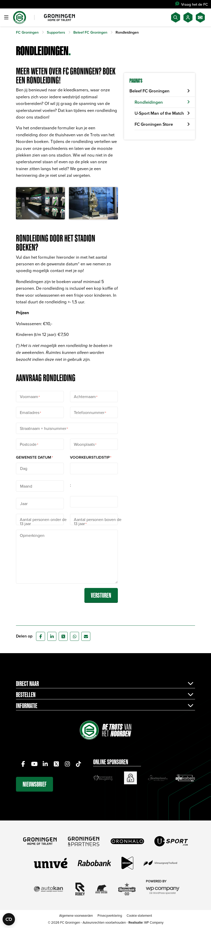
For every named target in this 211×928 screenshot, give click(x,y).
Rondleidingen (149, 102)
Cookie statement (139, 915)
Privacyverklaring (110, 915)
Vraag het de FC (194, 4)
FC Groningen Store (154, 124)
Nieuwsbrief (35, 784)
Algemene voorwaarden (76, 915)
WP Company (153, 922)
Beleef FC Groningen (149, 91)
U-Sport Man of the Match (159, 113)
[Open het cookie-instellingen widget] (9, 919)
